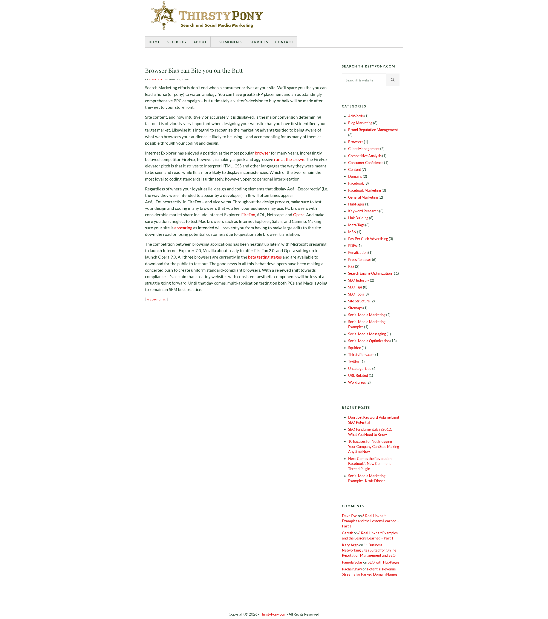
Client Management (364, 148)
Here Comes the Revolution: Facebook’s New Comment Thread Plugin (370, 463)
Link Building (358, 218)
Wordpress (357, 382)
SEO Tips (355, 287)
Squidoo (354, 347)
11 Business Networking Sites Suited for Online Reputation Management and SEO (369, 550)
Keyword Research (363, 211)
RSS (351, 266)
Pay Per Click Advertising (368, 238)
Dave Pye (349, 515)
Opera (299, 214)
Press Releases (359, 259)
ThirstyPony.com (361, 354)
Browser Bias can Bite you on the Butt (194, 70)
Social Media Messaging (367, 334)
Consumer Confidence (365, 162)
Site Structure (359, 301)
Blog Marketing (360, 123)
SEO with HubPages (383, 562)
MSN (352, 232)
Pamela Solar (352, 562)
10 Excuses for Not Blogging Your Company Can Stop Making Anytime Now (373, 446)
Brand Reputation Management (373, 129)
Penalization (357, 252)
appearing (183, 227)
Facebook (356, 183)
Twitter (354, 361)
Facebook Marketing (364, 190)
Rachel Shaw (352, 569)
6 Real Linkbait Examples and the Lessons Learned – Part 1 (370, 520)
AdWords (356, 116)
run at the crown (289, 159)
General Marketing (363, 197)
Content (354, 169)
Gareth (347, 533)
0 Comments (156, 300)
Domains (355, 176)
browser (262, 152)
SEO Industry (358, 280)
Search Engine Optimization (370, 273)
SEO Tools (356, 294)
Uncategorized (360, 368)
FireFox (248, 214)
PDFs (352, 245)
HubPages (356, 204)
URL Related (358, 375)
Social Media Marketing (367, 315)
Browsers (355, 141)
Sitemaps (355, 308)
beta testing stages (265, 256)
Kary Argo (350, 545)
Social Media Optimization (369, 341)
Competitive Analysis (364, 155)
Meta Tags (356, 225)
